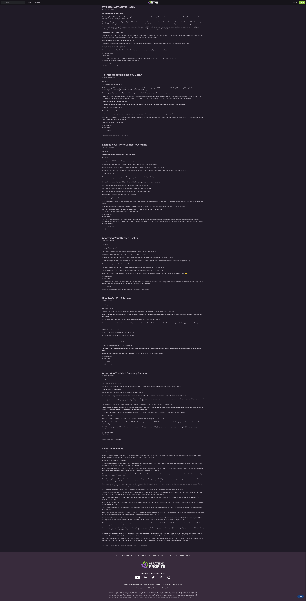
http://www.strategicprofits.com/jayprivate (126, 60)
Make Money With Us (156, 556)
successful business (142, 545)
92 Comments (111, 300)
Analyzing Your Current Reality (120, 238)
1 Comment (110, 451)
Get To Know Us (140, 556)
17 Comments (111, 240)
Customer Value (110, 226)
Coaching (37, 2)
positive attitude (124, 545)
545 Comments (111, 77)
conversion (118, 229)
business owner (137, 289)
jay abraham (130, 65)
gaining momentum (110, 135)
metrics (112, 229)
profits (103, 65)
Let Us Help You (171, 556)
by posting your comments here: (157, 50)
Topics (29, 2)
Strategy (109, 63)
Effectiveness (110, 133)
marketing (123, 65)
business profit (145, 289)
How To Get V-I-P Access (116, 298)
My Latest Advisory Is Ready (118, 6)
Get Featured (185, 556)
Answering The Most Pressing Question (125, 373)
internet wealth (109, 364)
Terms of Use (166, 588)
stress (135, 545)
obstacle (118, 135)
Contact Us (139, 588)
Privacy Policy (152, 588)
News (108, 361)
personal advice (137, 65)
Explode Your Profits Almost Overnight (124, 144)
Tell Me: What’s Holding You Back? (122, 74)
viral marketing (125, 135)
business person (105, 545)
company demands (115, 545)
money (107, 229)
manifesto (117, 65)
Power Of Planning (113, 448)
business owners (110, 65)
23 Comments (111, 375)
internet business (110, 289)
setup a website (118, 439)
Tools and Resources (124, 556)
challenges (129, 289)
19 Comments (111, 9)
